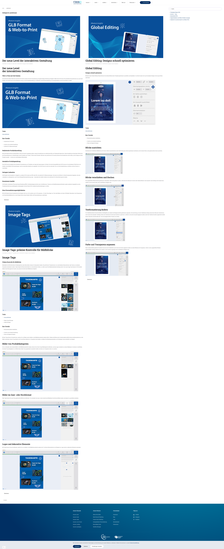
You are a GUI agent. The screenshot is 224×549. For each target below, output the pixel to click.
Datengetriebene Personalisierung (100, 522)
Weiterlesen (6, 199)
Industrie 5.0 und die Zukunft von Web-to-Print (179, 19)
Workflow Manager (97, 526)
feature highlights (29, 63)
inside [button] (96, 2)
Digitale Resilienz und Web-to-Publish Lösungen (180, 17)
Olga (9, 63)
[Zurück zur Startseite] (77, 2)
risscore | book (76, 517)
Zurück (5, 500)
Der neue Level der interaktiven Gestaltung (27, 60)
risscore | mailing (76, 524)
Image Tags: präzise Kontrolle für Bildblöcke (27, 249)
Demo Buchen (146, 2)
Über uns (123, 2)
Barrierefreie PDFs (174, 16)
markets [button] (104, 2)
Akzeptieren (77, 546)
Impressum (115, 514)
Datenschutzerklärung (134, 542)
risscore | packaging (77, 526)
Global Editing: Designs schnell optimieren (109, 60)
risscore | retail (76, 519)
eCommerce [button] (113, 2)
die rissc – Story (173, 14)
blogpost (24, 63)
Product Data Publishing (98, 519)
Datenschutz (115, 524)
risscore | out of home (77, 522)
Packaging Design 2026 (175, 12)
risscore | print (76, 514)
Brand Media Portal (97, 524)
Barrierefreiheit (116, 522)
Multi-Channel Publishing (98, 517)
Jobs (114, 519)
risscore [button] (87, 2)
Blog (114, 517)
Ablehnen (86, 546)
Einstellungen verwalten (97, 546)
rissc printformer (7, 317)
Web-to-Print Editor (97, 514)
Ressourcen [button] (132, 2)
